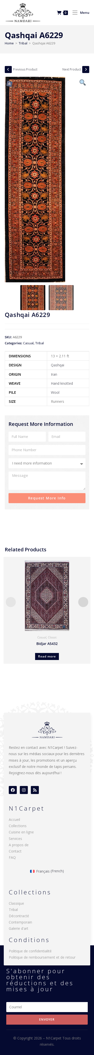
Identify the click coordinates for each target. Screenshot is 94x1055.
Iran (54, 374)
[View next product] (85, 69)
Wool (55, 392)
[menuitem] (47, 871)
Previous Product (25, 69)
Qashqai (57, 365)
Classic (52, 637)
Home (9, 43)
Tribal (23, 43)
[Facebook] (13, 790)
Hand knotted (62, 383)
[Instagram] (24, 790)
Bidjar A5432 (47, 643)
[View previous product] (8, 69)
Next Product (71, 69)
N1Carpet (54, 1038)
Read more (47, 656)
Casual (28, 343)
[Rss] (35, 790)
